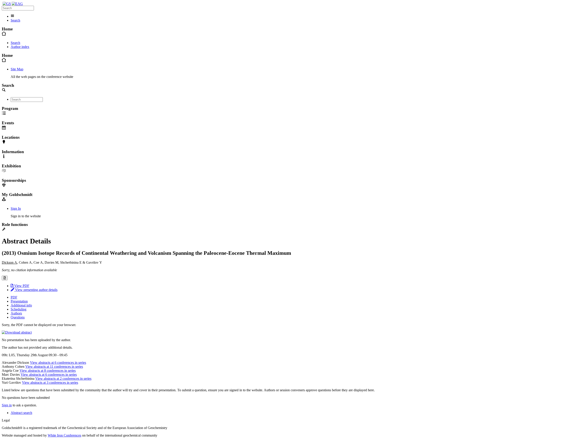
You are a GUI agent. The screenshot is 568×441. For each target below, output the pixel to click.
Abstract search (21, 413)
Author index (20, 47)
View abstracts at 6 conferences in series (58, 362)
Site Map (17, 69)
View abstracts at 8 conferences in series (48, 370)
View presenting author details (35, 290)
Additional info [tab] (21, 305)
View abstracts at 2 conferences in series (63, 378)
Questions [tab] (18, 317)
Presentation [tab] (19, 301)
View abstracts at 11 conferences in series (54, 366)
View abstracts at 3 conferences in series (50, 382)
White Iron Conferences (64, 435)
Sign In (16, 208)
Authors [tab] (16, 313)
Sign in (7, 405)
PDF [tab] (14, 297)
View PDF (21, 286)
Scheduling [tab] (18, 309)
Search (15, 20)
